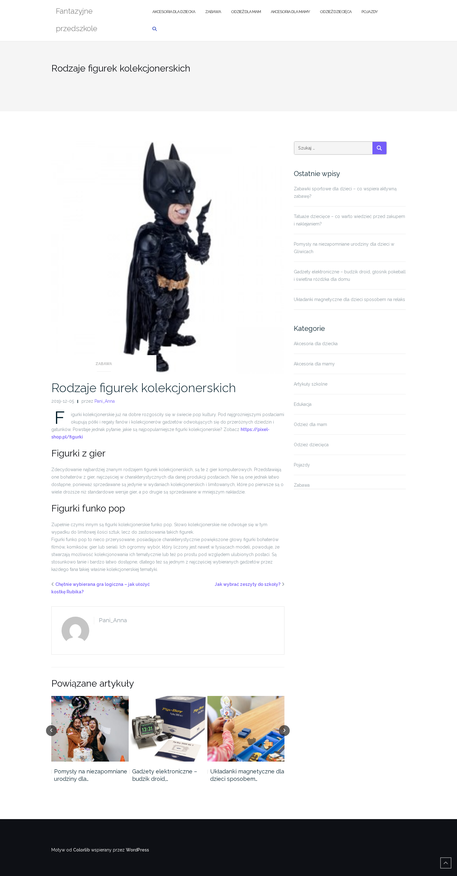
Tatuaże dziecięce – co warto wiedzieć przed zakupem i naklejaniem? (349, 220)
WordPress (137, 849)
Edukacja (303, 404)
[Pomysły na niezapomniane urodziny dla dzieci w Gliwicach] (90, 729)
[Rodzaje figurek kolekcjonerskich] (167, 257)
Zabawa (213, 11)
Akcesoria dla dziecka (173, 11)
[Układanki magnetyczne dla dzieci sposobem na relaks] (246, 729)
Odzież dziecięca (336, 11)
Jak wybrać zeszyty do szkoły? (247, 584)
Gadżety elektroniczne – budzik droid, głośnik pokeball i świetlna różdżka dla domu (350, 275)
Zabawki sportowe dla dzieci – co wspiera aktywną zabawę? (345, 192)
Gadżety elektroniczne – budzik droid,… (164, 775)
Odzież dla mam (246, 11)
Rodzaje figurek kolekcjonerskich (143, 387)
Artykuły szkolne (310, 384)
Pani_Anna (105, 401)
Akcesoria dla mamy (290, 11)
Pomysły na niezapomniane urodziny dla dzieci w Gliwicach (344, 248)
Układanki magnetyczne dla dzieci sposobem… (247, 775)
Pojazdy (370, 11)
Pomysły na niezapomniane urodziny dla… (90, 775)
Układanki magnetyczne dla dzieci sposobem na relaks (349, 299)
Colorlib (81, 849)
